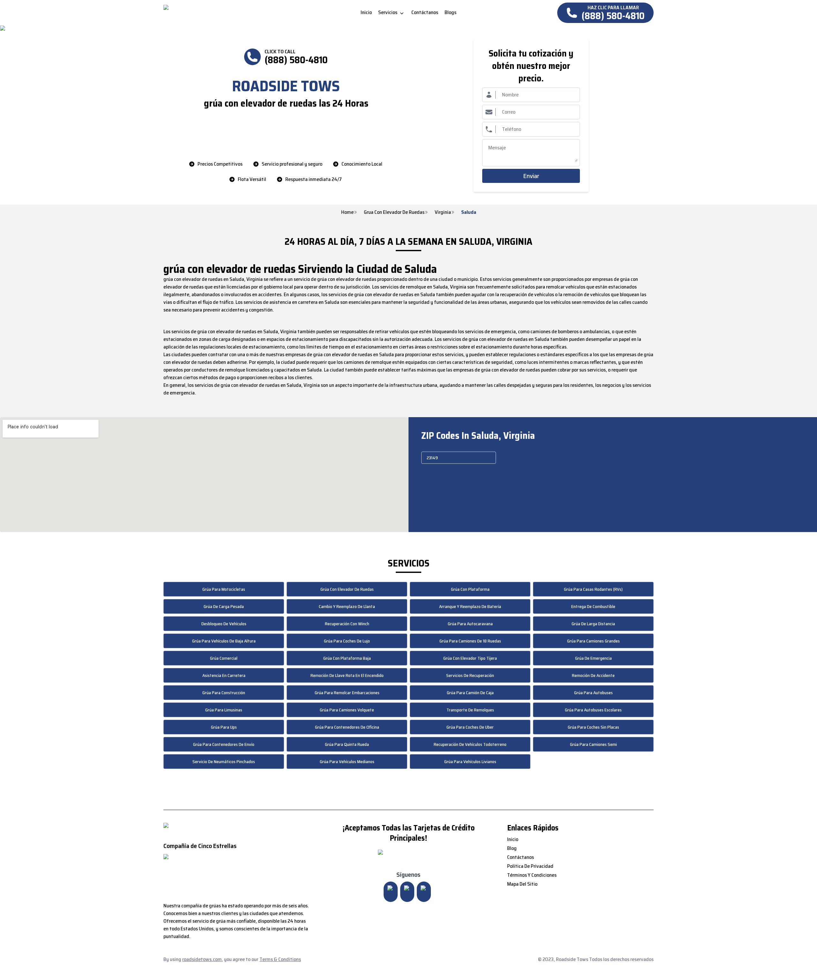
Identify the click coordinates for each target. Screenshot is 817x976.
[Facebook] (424, 892)
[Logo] (216, 13)
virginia (443, 212)
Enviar (531, 176)
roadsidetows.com (202, 959)
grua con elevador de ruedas (394, 212)
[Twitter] (407, 892)
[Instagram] (391, 892)
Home (347, 212)
